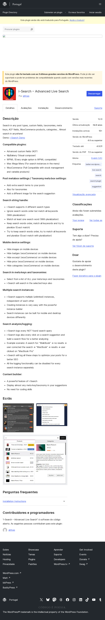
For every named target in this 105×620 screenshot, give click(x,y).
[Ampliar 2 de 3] (63, 407)
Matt (6, 578)
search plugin (95, 181)
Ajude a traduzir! (77, 20)
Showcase (33, 549)
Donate (84, 559)
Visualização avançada (84, 194)
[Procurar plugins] (31, 29)
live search (96, 170)
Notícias (7, 554)
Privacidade (9, 564)
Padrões (32, 564)
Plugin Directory (10, 12)
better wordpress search (94, 164)
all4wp (26, 96)
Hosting (7, 559)
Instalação (43, 108)
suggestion (96, 187)
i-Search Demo (17, 137)
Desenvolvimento (63, 108)
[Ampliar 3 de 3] (63, 438)
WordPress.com (12, 573)
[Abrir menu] (100, 4)
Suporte (98, 108)
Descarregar (94, 93)
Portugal (13, 599)
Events (82, 554)
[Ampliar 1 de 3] (30, 407)
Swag (83, 564)
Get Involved (86, 549)
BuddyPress (10, 587)
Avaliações (26, 108)
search (98, 175)
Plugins (31, 559)
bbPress (8, 582)
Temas (31, 554)
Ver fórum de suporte (83, 246)
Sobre (6, 549)
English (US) (96, 158)
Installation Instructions (14, 501)
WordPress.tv (62, 564)
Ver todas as (95, 220)
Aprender (58, 549)
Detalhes (10, 108)
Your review (78, 220)
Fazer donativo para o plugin (86, 275)
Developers (59, 559)
